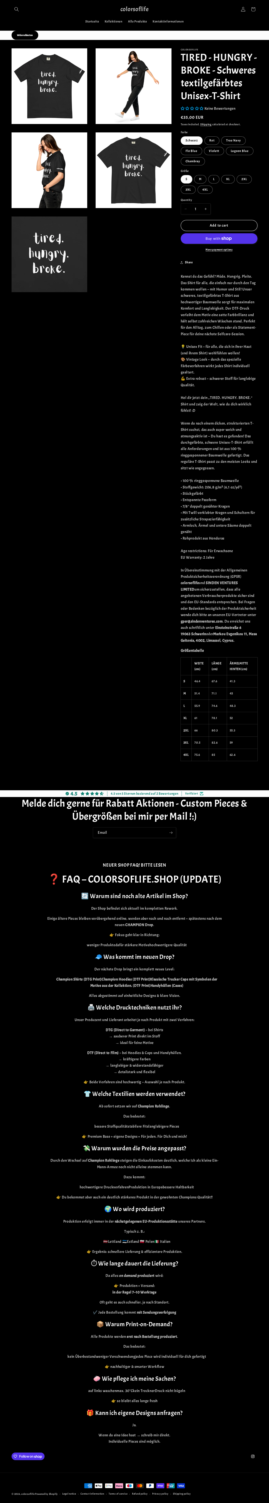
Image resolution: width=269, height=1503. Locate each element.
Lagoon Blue (240, 151)
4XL (205, 189)
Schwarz (192, 140)
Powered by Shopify (46, 1494)
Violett (214, 151)
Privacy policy (160, 1493)
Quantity (186, 200)
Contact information (92, 1493)
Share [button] (189, 262)
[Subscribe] (171, 832)
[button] (17, 9)
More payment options (219, 249)
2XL (244, 179)
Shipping (206, 124)
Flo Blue (192, 151)
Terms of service (118, 1493)
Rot (211, 140)
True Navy (233, 140)
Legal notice (69, 1493)
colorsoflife (27, 1494)
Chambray (193, 161)
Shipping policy (182, 1493)
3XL (188, 189)
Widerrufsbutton (25, 35)
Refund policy (140, 1493)
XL (228, 179)
